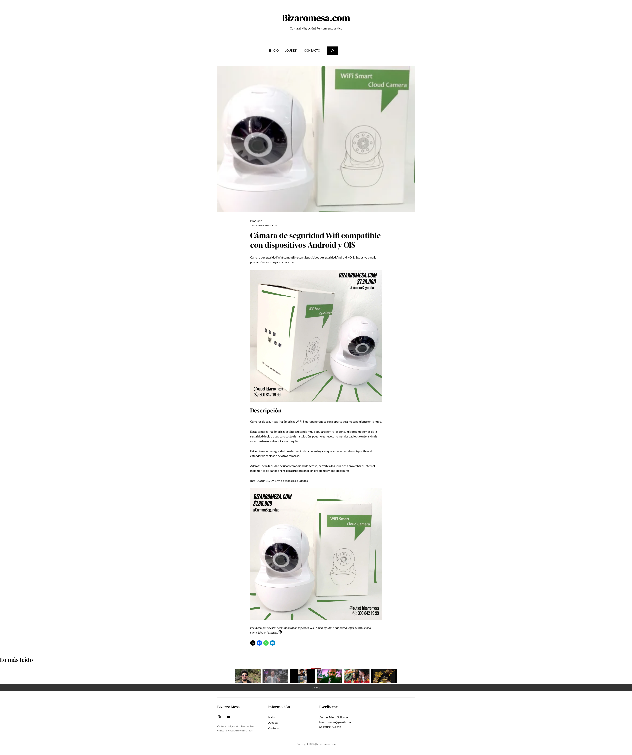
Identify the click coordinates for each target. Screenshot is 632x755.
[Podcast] (356, 676)
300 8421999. (265, 480)
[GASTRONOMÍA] (384, 676)
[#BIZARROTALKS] (302, 676)
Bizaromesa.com (316, 18)
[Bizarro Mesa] (248, 676)
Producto (256, 221)
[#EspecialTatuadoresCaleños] (275, 676)
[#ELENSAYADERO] (329, 676)
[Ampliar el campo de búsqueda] (332, 50)
